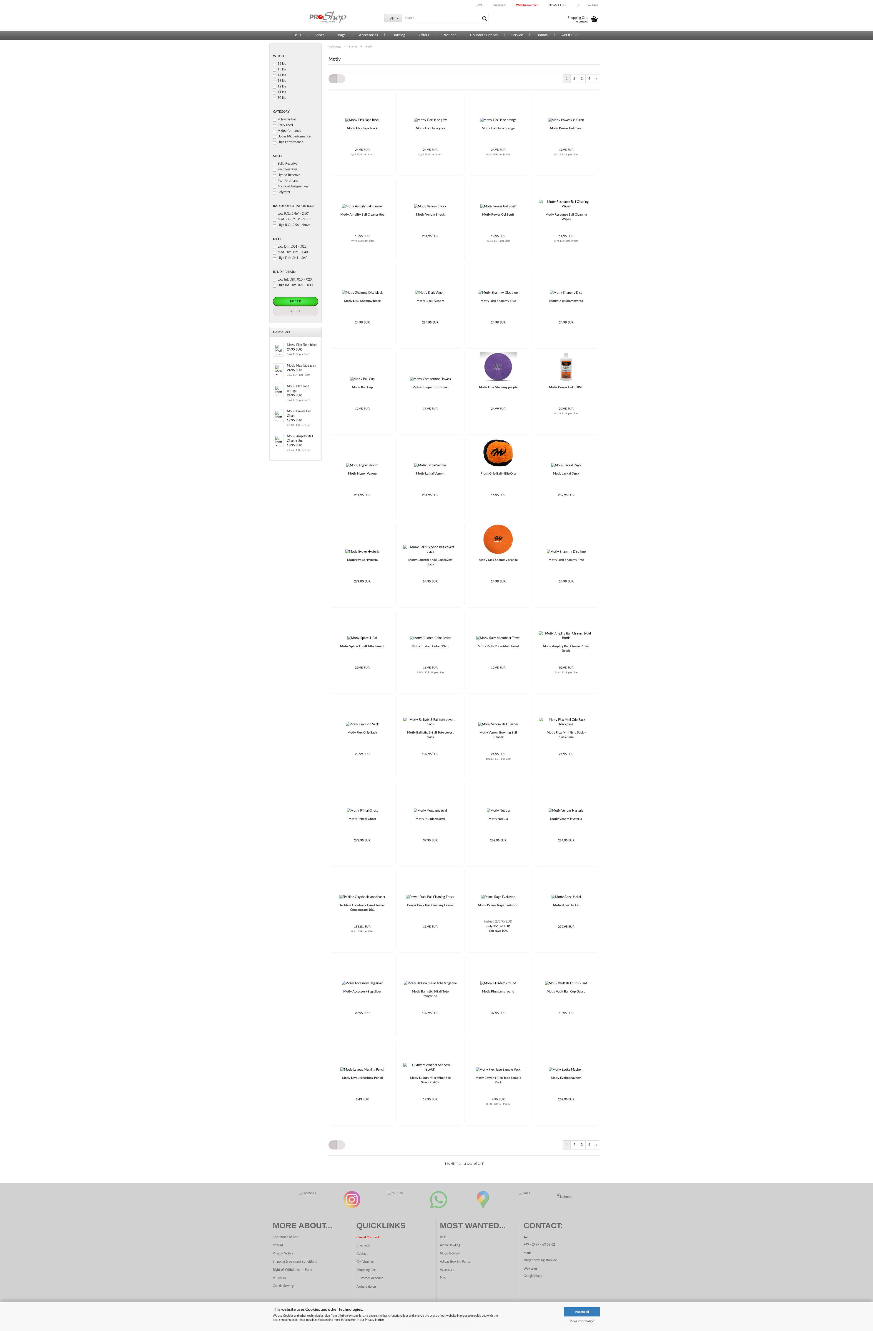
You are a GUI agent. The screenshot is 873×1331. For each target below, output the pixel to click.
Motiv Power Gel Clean (566, 128)
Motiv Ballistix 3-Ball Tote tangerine (430, 993)
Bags (341, 35)
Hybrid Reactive (289, 175)
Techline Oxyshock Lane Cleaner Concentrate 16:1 (362, 907)
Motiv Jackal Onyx (566, 473)
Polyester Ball (287, 119)
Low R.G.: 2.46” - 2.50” (293, 213)
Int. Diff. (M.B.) (284, 272)
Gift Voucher (365, 1262)
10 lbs (282, 98)
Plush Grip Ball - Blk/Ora (498, 473)
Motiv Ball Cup (362, 387)
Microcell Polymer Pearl (294, 186)
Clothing (398, 35)
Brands (542, 35)
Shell (277, 156)
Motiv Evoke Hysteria (362, 560)
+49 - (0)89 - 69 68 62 (540, 1244)
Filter (295, 301)
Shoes (319, 35)
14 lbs (282, 75)
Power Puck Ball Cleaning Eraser (430, 905)
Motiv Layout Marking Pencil (362, 1078)
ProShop (450, 35)
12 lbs (282, 86)
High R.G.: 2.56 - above (294, 225)
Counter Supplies (484, 35)
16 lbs (282, 63)
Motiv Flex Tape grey (430, 128)
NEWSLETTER (557, 5)
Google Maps (533, 1276)
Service (517, 35)
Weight (279, 56)
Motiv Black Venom (430, 301)
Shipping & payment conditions (295, 1261)
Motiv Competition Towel (430, 387)
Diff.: (277, 239)
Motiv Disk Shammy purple (498, 387)
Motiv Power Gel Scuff (498, 214)
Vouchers (279, 1278)
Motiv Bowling (450, 1253)
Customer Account (369, 1278)
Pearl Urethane (288, 180)
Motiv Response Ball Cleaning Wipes (566, 216)
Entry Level (285, 125)
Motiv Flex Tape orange (498, 128)
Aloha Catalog (366, 1286)
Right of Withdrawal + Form (292, 1269)
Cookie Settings (283, 1286)
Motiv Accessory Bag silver (362, 991)
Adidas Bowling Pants (455, 1261)
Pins (443, 1278)
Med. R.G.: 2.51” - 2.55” (294, 219)
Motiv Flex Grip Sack (362, 732)
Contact (362, 1253)
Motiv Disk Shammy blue (498, 301)
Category (281, 111)
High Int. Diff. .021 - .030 (295, 285)
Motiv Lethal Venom (430, 473)
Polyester (284, 192)
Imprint (278, 1245)
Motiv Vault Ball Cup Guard (566, 991)
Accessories (368, 35)
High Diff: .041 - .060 (292, 258)
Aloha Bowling (450, 1245)
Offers (424, 35)
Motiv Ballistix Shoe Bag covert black (430, 562)
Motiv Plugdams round (498, 991)
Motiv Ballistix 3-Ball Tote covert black (430, 734)
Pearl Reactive (287, 169)
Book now (499, 5)
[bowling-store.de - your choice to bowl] (325, 17)
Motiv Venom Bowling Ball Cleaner (498, 734)
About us (570, 35)
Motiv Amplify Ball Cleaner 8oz (362, 214)
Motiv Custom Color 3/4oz (430, 646)
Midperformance (289, 130)
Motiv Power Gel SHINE (566, 387)
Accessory (447, 1269)
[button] (577, 4)
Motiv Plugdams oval (430, 819)
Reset (295, 311)
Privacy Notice (374, 1320)
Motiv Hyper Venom (362, 473)
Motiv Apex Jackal (566, 905)
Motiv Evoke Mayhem (566, 1078)
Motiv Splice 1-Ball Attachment (362, 646)
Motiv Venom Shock (430, 214)
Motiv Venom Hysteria (566, 819)
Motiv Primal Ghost (362, 819)
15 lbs (282, 69)
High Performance (290, 142)
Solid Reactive (287, 163)
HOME (478, 5)
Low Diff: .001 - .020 (292, 246)
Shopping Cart (366, 1270)
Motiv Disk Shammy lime (566, 560)
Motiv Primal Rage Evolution (498, 905)
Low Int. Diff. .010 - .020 (295, 279)
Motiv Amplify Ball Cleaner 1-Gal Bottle (566, 648)
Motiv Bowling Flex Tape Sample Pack (498, 1080)
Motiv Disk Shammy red (566, 301)
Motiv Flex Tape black (362, 128)
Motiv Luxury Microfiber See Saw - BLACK (430, 1080)
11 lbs (282, 92)
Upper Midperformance (294, 136)
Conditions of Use (285, 1237)
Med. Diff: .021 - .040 (293, 252)
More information (582, 1321)
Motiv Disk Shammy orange (498, 560)
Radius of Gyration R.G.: (293, 206)
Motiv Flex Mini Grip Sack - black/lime (566, 734)
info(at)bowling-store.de (540, 1260)
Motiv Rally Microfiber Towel (498, 646)
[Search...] (484, 18)
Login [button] (595, 5)
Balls (297, 35)
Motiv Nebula (498, 819)
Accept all (582, 1312)
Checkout (363, 1245)
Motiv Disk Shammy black (362, 301)
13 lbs (282, 80)
